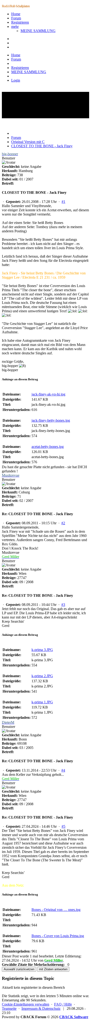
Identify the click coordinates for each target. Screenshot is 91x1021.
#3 (63, 605)
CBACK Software (73, 1017)
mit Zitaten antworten (53, 969)
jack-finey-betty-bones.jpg (51, 420)
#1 (63, 202)
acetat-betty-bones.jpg (48, 447)
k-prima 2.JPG (42, 676)
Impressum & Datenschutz (40, 1008)
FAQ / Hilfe (63, 1004)
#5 (63, 826)
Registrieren (20, 22)
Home (15, 14)
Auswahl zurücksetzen (19, 969)
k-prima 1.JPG (42, 702)
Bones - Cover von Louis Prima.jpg (58, 936)
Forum (16, 18)
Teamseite (9, 1008)
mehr (15, 27)
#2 (63, 523)
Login (15, 80)
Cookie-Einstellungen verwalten (25, 1004)
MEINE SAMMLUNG (38, 31)
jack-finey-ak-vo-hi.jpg (48, 394)
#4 (63, 770)
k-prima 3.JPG (42, 650)
